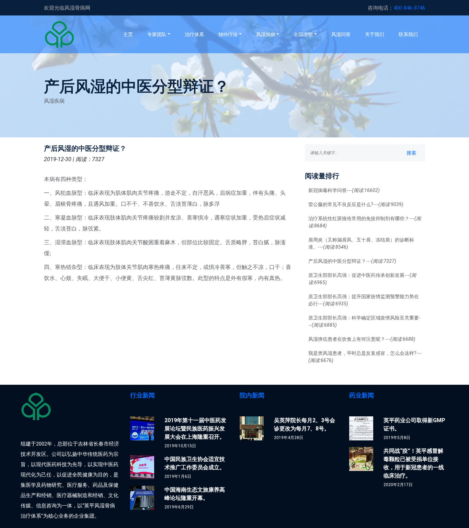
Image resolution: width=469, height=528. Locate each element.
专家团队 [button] (157, 34)
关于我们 (374, 34)
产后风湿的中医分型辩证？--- (352, 261)
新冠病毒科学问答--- (344, 190)
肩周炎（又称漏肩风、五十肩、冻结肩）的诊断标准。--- (361, 243)
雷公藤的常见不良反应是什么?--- (355, 204)
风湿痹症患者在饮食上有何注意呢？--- (361, 339)
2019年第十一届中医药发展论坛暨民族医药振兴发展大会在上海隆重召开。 (195, 428)
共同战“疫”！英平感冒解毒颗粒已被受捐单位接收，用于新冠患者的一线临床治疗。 (414, 463)
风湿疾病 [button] (265, 34)
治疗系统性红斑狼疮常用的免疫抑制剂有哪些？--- (364, 222)
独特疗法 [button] (228, 34)
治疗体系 (194, 34)
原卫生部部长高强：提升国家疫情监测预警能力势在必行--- (363, 300)
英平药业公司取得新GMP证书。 (414, 424)
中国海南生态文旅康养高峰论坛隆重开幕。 (194, 493)
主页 (131, 34)
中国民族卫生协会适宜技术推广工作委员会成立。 (194, 463)
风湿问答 (341, 34)
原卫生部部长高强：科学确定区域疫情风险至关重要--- (364, 321)
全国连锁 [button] (303, 34)
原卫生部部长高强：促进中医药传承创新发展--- (362, 278)
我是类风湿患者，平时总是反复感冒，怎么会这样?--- (365, 356)
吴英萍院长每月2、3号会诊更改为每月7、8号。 (304, 424)
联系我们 (408, 34)
